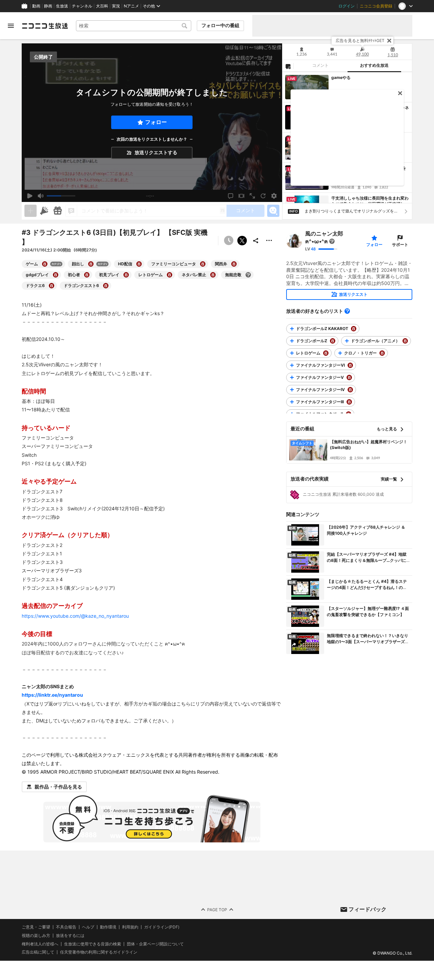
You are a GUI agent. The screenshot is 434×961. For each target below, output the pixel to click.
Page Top (217, 909)
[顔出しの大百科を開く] (91, 264)
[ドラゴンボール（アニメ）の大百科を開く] (405, 341)
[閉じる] (389, 41)
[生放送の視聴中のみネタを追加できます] (30, 211)
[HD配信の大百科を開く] (139, 264)
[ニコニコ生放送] (45, 26)
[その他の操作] (269, 240)
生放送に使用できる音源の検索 (92, 944)
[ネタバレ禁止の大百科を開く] (213, 275)
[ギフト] (58, 211)
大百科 (102, 6)
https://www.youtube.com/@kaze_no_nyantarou (75, 616)
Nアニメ (131, 6)
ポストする (242, 240)
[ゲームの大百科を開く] (44, 264)
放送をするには (70, 936)
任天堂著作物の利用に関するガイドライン (98, 952)
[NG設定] (287, 66)
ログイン (346, 6)
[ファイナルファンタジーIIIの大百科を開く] (349, 402)
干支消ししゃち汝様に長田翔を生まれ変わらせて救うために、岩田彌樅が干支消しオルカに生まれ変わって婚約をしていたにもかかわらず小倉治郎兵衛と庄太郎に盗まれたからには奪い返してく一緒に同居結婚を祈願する (370, 201)
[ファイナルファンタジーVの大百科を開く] (349, 377)
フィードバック (368, 909)
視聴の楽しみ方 (36, 935)
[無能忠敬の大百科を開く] (248, 275)
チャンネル (82, 6)
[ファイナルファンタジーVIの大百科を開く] (350, 365)
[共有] (255, 240)
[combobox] (133, 25)
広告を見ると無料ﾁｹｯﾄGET (360, 40)
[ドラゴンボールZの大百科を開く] (332, 341)
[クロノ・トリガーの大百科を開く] (382, 353)
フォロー (156, 122)
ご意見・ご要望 (36, 926)
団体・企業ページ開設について (155, 944)
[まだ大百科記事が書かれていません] (332, 241)
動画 (36, 6)
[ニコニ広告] (44, 211)
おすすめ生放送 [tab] (374, 65)
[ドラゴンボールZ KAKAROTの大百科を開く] (353, 328)
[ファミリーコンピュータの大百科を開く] (202, 264)
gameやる (341, 77)
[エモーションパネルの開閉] (273, 211)
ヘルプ (88, 927)
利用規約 (130, 927)
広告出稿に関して (38, 952)
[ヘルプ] (347, 311)
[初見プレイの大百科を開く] (126, 275)
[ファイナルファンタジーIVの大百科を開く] (350, 389)
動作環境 (108, 927)
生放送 (62, 6)
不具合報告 (66, 927)
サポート (400, 244)
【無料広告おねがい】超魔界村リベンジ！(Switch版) (368, 444)
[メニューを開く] (11, 26)
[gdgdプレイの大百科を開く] (55, 275)
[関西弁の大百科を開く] (234, 264)
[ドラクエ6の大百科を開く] (51, 285)
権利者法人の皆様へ (40, 943)
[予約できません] (228, 240)
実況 (116, 6)
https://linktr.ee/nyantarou (52, 695)
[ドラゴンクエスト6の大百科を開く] (105, 285)
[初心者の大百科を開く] (87, 275)
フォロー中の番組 (220, 25)
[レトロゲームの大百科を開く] (169, 275)
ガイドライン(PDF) (161, 927)
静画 (48, 6)
